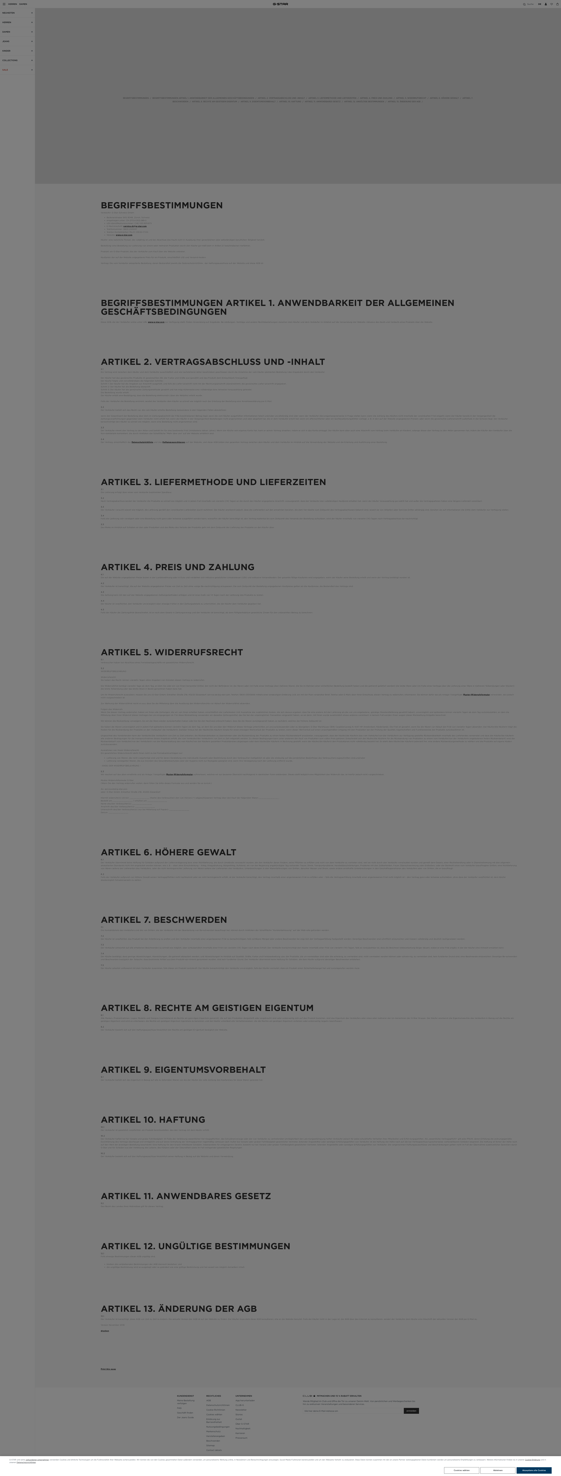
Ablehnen (498, 1470)
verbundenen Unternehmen (37, 1460)
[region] (280, 1466)
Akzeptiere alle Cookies (534, 1470)
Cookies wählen (462, 1470)
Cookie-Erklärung (532, 1460)
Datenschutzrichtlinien (26, 1462)
